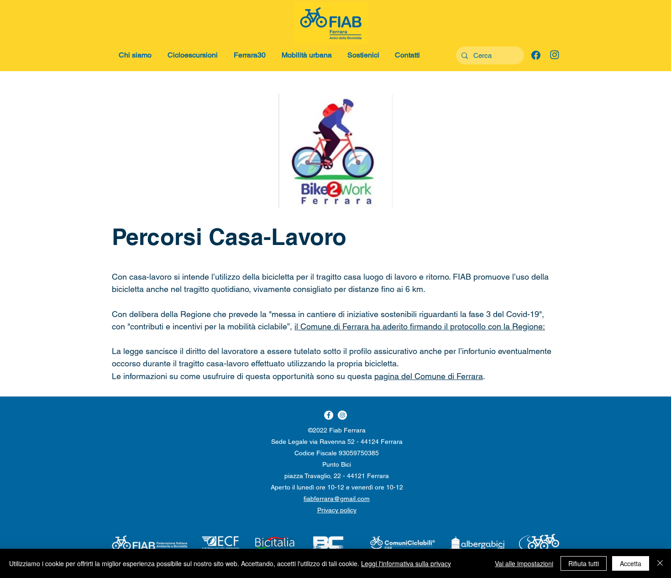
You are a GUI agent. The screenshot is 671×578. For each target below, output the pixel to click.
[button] (136, 55)
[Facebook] (342, 415)
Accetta (630, 563)
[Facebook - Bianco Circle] (328, 415)
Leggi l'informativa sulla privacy (406, 563)
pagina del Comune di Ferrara (428, 376)
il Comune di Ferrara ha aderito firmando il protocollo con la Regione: (419, 326)
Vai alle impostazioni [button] (524, 563)
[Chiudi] (660, 563)
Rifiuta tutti (583, 563)
